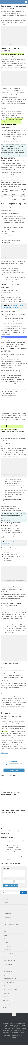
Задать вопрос (14, 770)
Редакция (4, 1025)
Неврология (7, 949)
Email (16, 878)
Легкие (6, 942)
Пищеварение (8, 913)
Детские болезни (8, 975)
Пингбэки (20, 841)
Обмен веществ (8, 964)
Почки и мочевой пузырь (11, 924)
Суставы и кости (8, 953)
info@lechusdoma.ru (17, 1027)
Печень (6, 920)
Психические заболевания (11, 986)
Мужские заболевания (10, 978)
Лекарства (5, 753)
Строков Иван (13, 761)
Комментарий (7, 868)
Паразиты (6, 993)
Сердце (6, 902)
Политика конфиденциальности (17, 1025)
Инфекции (7, 968)
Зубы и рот (7, 946)
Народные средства (8, 1004)
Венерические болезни (10, 989)
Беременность (8, 971)
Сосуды (6, 906)
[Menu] (26, 2)
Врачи (4, 1007)
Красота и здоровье (8, 1000)
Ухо (5, 931)
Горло (5, 935)
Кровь (5, 910)
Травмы (6, 957)
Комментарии (8, 841)
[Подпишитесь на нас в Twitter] (14, 1041)
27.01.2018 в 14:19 (14, 845)
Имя (4, 878)
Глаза (5, 928)
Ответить (8, 859)
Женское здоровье (9, 982)
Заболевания (6, 899)
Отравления (7, 917)
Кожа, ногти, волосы (9, 960)
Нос (5, 939)
